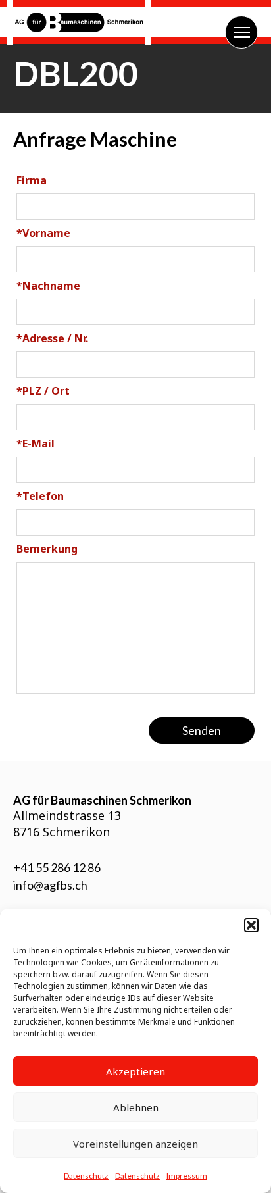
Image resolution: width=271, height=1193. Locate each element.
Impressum (186, 1175)
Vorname (43, 233)
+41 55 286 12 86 (57, 867)
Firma (31, 180)
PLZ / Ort (43, 390)
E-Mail (35, 443)
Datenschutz (86, 1175)
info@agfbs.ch (50, 885)
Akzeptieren (135, 1071)
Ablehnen (136, 1107)
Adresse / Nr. (52, 338)
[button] (251, 925)
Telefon (40, 496)
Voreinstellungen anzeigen (135, 1143)
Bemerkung (47, 548)
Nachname (48, 285)
